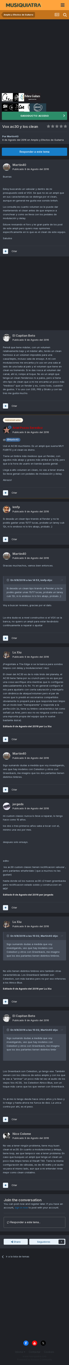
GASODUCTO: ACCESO (34, 115)
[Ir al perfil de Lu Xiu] (6, 654)
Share (17, 1241)
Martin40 (13, 136)
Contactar (34, 1351)
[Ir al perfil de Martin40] (6, 167)
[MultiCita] (5, 251)
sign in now (21, 1207)
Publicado (31, 169)
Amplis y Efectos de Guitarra (47, 139)
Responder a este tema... (25, 1222)
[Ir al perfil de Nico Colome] (6, 1136)
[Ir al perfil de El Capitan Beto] (6, 337)
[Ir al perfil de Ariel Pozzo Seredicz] (6, 430)
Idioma (19, 1351)
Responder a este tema (34, 151)
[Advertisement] (34, 55)
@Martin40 (13, 439)
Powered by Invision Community (34, 1359)
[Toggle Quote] (8, 580)
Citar (14, 251)
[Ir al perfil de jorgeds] (6, 806)
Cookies (49, 1351)
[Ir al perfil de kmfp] (6, 509)
